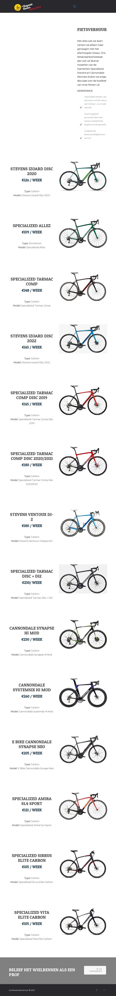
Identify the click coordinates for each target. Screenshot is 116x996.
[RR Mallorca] (26, 6)
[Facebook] (96, 990)
